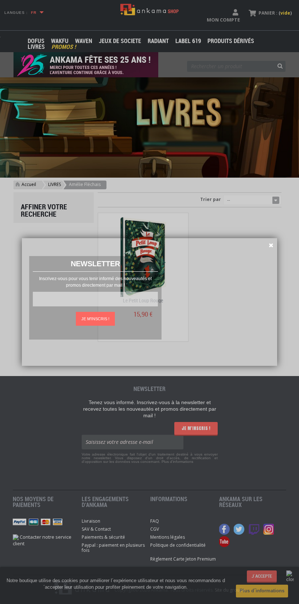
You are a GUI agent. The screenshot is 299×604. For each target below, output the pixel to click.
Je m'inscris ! (95, 319)
